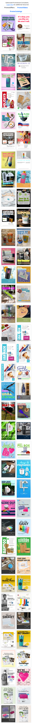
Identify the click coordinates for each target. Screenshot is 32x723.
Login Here (10, 5)
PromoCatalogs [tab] (16, 11)
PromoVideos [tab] (22, 7)
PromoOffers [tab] (9, 7)
